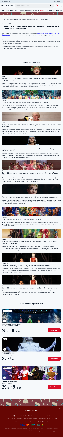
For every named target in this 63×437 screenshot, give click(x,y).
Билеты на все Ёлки (7, 6)
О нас (7, 418)
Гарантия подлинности (21, 422)
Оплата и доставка (16, 418)
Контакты (32, 422)
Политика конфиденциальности (48, 418)
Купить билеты (54, 330)
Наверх (59, 408)
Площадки (36, 10)
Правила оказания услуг (30, 418)
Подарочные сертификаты (52, 10)
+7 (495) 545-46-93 (57, 1)
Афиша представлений (26, 10)
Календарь (14, 10)
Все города (6, 10)
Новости (42, 10)
